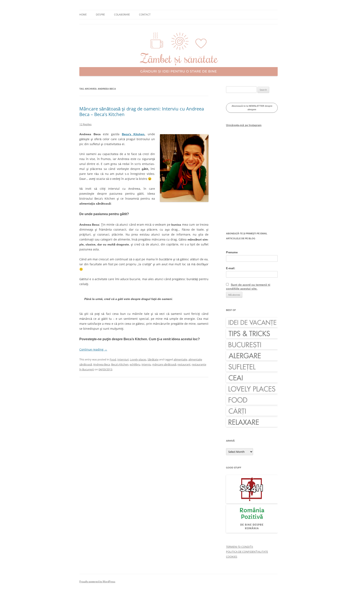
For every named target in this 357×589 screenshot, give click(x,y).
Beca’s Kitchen (133, 134)
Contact (145, 14)
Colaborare (122, 14)
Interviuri (123, 359)
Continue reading (93, 349)
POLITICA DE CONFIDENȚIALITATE (247, 551)
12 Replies (85, 124)
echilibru (135, 364)
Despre (100, 14)
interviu (146, 364)
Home (83, 14)
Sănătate (153, 359)
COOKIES (231, 556)
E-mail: (230, 268)
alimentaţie (180, 359)
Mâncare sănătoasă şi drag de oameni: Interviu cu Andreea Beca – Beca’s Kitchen (141, 111)
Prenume (232, 252)
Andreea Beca (101, 364)
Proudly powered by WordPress (97, 581)
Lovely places (138, 359)
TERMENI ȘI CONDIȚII (239, 547)
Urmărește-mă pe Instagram (244, 125)
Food (113, 359)
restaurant (183, 364)
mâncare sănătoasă (164, 364)
